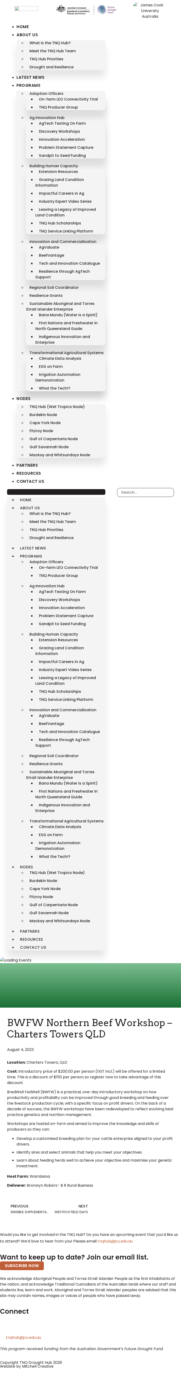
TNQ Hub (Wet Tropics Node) (57, 406)
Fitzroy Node (41, 431)
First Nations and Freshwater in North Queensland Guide (66, 325)
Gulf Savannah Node (49, 447)
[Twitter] (6, 1327)
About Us (27, 35)
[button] (56, 492)
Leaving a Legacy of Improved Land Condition (65, 212)
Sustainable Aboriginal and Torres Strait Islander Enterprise (60, 306)
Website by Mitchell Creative (26, 1366)
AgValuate (49, 247)
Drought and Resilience (51, 67)
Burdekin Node (43, 414)
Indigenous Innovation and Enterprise (62, 339)
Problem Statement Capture (66, 147)
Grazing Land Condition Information (59, 182)
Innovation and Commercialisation (62, 241)
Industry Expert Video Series (65, 201)
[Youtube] (57, 1327)
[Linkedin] (19, 1327)
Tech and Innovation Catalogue (69, 263)
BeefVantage (51, 255)
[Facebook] (31, 1327)
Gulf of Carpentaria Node (53, 439)
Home (22, 27)
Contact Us (30, 481)
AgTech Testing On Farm (62, 123)
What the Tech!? (54, 388)
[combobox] (145, 492)
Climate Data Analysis (60, 358)
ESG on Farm (51, 366)
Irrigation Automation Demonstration (57, 377)
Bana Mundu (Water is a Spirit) (68, 315)
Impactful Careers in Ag (61, 193)
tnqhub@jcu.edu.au (115, 1241)
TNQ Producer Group (58, 107)
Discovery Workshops (59, 131)
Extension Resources (58, 171)
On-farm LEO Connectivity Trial (68, 99)
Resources (28, 473)
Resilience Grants (46, 295)
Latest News (30, 77)
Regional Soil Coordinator (54, 287)
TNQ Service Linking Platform (66, 231)
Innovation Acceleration (62, 139)
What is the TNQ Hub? (50, 43)
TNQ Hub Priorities (46, 59)
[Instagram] (44, 1327)
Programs (28, 85)
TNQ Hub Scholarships (60, 223)
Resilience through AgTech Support (62, 274)
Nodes (23, 398)
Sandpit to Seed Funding (62, 155)
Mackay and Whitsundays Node (59, 455)
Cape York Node (45, 423)
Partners (27, 465)
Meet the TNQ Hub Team (52, 51)
